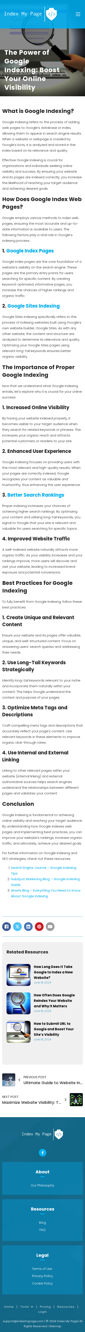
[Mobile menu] (78, 14)
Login (42, 1312)
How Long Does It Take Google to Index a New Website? (53, 972)
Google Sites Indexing (33, 306)
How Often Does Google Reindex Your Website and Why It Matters (54, 1000)
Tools (24, 1307)
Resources (66, 1307)
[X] (17, 926)
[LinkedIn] (28, 926)
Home (9, 1307)
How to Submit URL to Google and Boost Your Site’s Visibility (54, 1029)
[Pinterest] (39, 926)
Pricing (45, 1307)
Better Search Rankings (35, 495)
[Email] (50, 926)
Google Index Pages (30, 250)
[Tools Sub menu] (34, 1306)
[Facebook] (6, 926)
